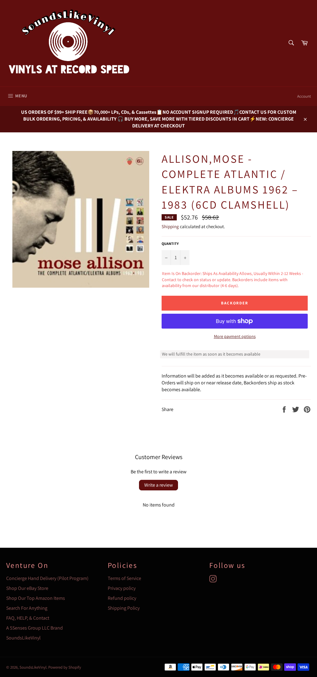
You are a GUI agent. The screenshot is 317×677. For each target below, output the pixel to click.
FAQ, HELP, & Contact (27, 618)
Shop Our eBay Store (27, 588)
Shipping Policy (124, 608)
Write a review (158, 485)
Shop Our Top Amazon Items (35, 598)
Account (304, 96)
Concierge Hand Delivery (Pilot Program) (47, 578)
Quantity (170, 243)
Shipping (170, 226)
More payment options (235, 336)
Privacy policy (122, 588)
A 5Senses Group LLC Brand (34, 628)
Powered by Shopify (64, 667)
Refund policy (122, 598)
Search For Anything (26, 608)
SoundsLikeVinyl (23, 638)
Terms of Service (124, 578)
